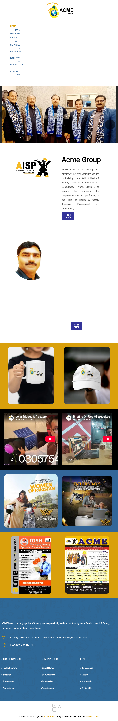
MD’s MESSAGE (15, 32)
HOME (13, 26)
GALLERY (15, 58)
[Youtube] (59, 706)
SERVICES (15, 45)
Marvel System (92, 716)
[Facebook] (54, 706)
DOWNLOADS (16, 65)
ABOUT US (13, 39)
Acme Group (49, 716)
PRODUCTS (15, 51)
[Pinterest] (54, 710)
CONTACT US (15, 73)
